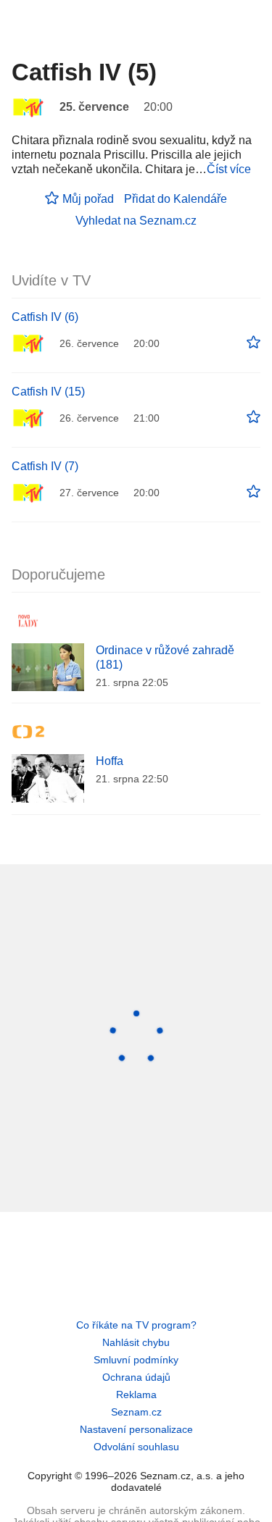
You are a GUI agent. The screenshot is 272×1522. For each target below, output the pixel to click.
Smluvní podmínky (136, 1360)
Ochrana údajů (136, 1377)
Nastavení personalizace (136, 1429)
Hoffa (109, 761)
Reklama (136, 1394)
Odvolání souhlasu (136, 1446)
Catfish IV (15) (48, 391)
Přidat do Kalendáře (175, 199)
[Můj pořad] (253, 342)
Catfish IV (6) (45, 317)
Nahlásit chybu (136, 1342)
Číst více (229, 169)
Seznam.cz (136, 1412)
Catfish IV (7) (45, 466)
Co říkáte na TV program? (136, 1325)
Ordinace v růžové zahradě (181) (165, 657)
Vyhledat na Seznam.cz (136, 220)
